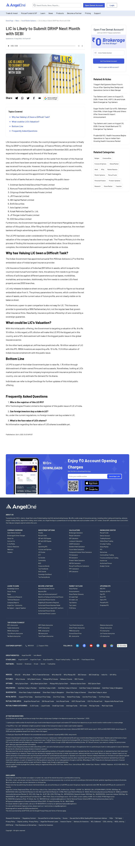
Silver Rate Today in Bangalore (53, 692)
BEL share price (74, 636)
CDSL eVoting (107, 821)
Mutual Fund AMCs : (14, 701)
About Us (10, 538)
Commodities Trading (107, 555)
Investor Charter (66, 821)
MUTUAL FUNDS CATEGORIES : (17, 705)
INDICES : (9, 674)
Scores (65, 818)
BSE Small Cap (94, 675)
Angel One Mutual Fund (31, 701)
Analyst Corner (104, 566)
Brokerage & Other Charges (16, 535)
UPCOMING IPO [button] (105, 586)
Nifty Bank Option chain (39, 683)
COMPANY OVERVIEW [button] (14, 530)
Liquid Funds (45, 706)
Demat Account (105, 535)
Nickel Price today (73, 697)
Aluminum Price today (43, 697)
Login (112, 5)
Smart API (76, 659)
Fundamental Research (14, 597)
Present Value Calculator (77, 560)
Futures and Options (44, 549)
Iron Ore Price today (89, 697)
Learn (42, 13)
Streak (36, 664)
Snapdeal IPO (104, 605)
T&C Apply (118, 818)
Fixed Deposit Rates (88, 659)
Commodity (42, 560)
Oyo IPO (102, 594)
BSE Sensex (82, 675)
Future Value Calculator (76, 549)
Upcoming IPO (42, 546)
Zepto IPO (103, 600)
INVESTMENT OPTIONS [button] (46, 530)
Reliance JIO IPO (105, 591)
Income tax (103, 560)
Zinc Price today (59, 697)
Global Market (114, 164)
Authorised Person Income (46, 600)
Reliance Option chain (78, 683)
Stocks (40, 533)
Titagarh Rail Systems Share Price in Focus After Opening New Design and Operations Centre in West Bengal (108, 87)
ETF (39, 555)
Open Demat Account (94, 5)
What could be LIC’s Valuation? (25, 121)
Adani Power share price (77, 628)
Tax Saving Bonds (44, 577)
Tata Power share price (45, 636)
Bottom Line (17, 126)
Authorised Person (106, 563)
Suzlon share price (13, 628)
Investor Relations (13, 546)
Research (98, 186)
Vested (43, 664)
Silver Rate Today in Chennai (76, 692)
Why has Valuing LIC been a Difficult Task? (31, 117)
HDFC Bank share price (45, 625)
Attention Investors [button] (14, 716)
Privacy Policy (44, 811)
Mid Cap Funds (94, 706)
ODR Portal (9, 825)
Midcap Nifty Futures (50, 679)
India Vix (104, 675)
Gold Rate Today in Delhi (47, 688)
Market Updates (100, 175)
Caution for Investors (46, 825)
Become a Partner (74, 13)
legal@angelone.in (60, 806)
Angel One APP (23, 659)
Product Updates (114, 181)
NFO (39, 544)
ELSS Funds (34, 706)
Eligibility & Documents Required (48, 602)
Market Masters (112, 169)
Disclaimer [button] (10, 775)
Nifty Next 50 (56, 675)
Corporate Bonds (43, 566)
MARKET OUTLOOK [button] (76, 586)
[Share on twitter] (28, 98)
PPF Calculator (74, 569)
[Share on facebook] (34, 98)
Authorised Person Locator (47, 613)
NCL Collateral (96, 821)
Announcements (74, 591)
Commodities (107, 158)
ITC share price (104, 631)
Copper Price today (26, 697)
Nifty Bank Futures (34, 679)
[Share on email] (40, 98)
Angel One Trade (35, 659)
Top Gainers (73, 602)
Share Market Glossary (76, 594)
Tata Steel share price (76, 625)
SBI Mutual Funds (48, 701)
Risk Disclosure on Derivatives (25, 825)
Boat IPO (103, 597)
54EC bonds (42, 571)
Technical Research (13, 600)
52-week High (73, 597)
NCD (39, 563)
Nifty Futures (20, 679)
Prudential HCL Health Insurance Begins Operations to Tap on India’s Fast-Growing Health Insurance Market (109, 138)
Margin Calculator (74, 535)
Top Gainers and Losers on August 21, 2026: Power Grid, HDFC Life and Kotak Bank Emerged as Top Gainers (109, 99)
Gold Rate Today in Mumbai (27, 688)
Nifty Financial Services (41, 675)
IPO (101, 549)
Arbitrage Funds (71, 706)
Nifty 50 (17, 675)
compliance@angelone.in (58, 799)
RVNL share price (43, 631)
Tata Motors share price (15, 633)
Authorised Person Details (46, 611)
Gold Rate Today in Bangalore (112, 688)
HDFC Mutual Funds (78, 701)
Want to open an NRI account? (108, 67)
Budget (97, 158)
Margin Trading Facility (63, 659)
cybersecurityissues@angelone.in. (66, 804)
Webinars (10, 549)
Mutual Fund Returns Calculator (79, 566)
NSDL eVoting (119, 821)
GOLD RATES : (11, 688)
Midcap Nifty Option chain (59, 683)
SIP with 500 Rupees (44, 541)
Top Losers (72, 605)
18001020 (31, 645)
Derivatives (103, 552)
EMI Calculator (73, 571)
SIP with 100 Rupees (44, 538)
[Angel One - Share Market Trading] (16, 5)
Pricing (88, 13)
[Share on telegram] (16, 98)
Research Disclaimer (13, 818)
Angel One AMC (26, 655)
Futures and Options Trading (109, 558)
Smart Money (11, 591)
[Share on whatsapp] (22, 98)
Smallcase (28, 664)
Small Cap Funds (58, 706)
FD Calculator (73, 555)
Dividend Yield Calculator (77, 546)
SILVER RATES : (11, 692)
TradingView (51, 664)
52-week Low (73, 600)
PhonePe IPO (104, 602)
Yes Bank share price (13, 636)
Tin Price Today (104, 697)
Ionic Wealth (37, 655)
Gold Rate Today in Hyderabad (89, 688)
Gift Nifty (113, 675)
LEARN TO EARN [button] (13, 586)
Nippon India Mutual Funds (114, 701)
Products (60, 13)
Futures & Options (100, 164)
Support (97, 13)
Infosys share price (106, 628)
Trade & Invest (12, 13)
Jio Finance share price (107, 633)
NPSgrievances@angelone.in (15, 801)
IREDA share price (13, 631)
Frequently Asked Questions (24, 131)
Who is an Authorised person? (47, 594)
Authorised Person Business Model (49, 605)
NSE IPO (102, 588)
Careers (9, 552)
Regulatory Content (29, 818)
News (51, 13)
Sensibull (19, 664)
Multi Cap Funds (107, 706)
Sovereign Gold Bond (45, 574)
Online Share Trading (106, 541)
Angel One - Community (14, 605)
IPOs (102, 169)
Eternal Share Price (75, 633)
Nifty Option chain (21, 683)
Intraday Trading (105, 544)
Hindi (96, 169)
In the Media (11, 544)
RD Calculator (73, 558)
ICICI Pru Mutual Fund (95, 701)
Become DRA (42, 591)
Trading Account (105, 538)
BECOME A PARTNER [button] (45, 586)
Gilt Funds (83, 706)
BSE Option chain (94, 683)
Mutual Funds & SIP (29, 13)
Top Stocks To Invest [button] (16, 622)
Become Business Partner (46, 588)
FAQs (111, 818)
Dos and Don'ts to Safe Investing (49, 818)
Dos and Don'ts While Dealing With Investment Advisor (88, 818)
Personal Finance (100, 181)
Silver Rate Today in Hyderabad (29, 692)
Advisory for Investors (81, 821)
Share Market (108, 186)
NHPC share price (43, 628)
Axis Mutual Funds (62, 701)
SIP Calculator (73, 538)
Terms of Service (56, 811)
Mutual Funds (112, 175)
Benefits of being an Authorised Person (50, 597)
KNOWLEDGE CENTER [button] (108, 530)
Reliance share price (106, 625)
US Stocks (41, 552)
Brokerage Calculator (76, 533)
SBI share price (43, 633)
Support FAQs (43, 645)
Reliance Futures (66, 679)
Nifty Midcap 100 (69, 675)
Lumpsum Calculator (75, 541)
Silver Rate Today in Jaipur (97, 692)
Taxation (119, 186)
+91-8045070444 (40, 804)
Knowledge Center (13, 588)
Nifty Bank (26, 675)
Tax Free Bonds (43, 569)
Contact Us (11, 541)
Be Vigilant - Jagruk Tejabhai (16, 608)
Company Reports (13, 602)
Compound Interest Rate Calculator (80, 552)
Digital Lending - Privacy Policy (27, 821)
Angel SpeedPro (48, 659)
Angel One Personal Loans (49, 821)
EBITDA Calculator (75, 563)
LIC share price (104, 636)
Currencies (41, 558)
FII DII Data (72, 608)
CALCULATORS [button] (74, 530)
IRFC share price (12, 625)
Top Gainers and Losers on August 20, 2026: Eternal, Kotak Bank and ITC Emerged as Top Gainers (108, 126)
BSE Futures (79, 679)
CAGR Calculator (74, 544)
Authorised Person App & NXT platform (50, 608)
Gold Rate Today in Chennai (67, 688)
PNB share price (74, 631)
